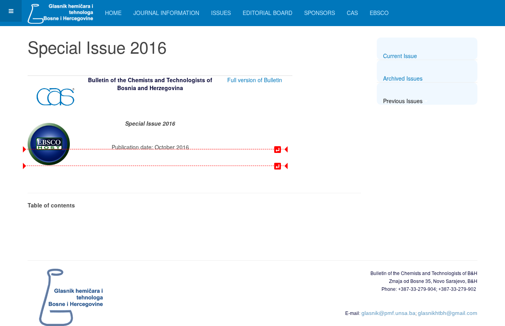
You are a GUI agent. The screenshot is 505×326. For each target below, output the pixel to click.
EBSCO (379, 13)
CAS (352, 13)
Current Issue (400, 56)
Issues (221, 13)
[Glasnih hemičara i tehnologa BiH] (60, 11)
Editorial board (267, 13)
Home (113, 13)
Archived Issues (403, 78)
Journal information (166, 13)
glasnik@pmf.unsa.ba (388, 313)
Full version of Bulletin (254, 80)
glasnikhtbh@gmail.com (447, 313)
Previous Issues (403, 101)
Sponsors (319, 13)
